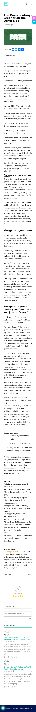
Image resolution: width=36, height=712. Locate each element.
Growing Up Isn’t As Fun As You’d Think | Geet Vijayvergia (17, 668)
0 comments (16, 25)
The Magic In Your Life (13, 551)
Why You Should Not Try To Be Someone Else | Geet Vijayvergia (17, 638)
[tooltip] (34, 18)
